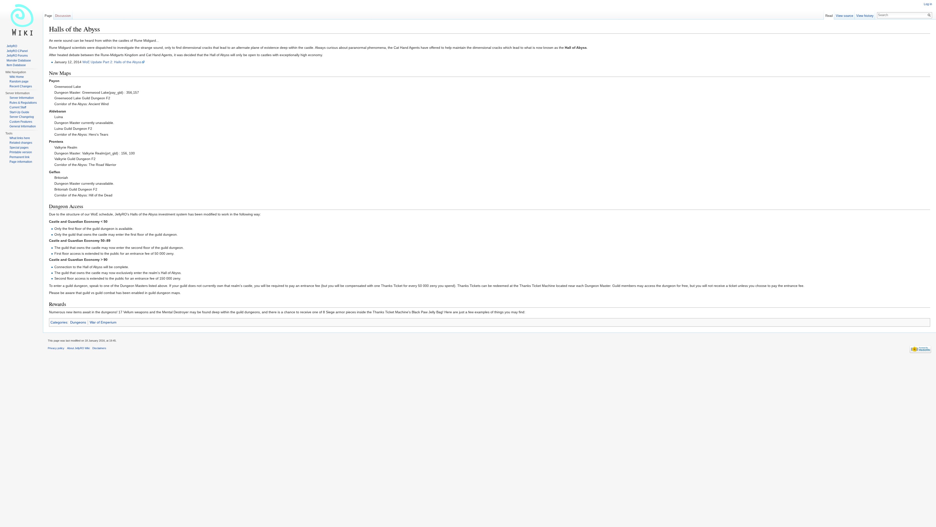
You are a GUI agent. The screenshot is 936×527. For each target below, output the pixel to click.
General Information (23, 126)
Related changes (21, 142)
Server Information (22, 98)
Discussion (63, 16)
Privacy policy (56, 348)
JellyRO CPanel (17, 51)
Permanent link (19, 157)
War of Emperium (103, 322)
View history (865, 16)
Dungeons (78, 322)
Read (829, 16)
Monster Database (19, 60)
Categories (58, 322)
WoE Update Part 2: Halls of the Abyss (111, 62)
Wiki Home (17, 77)
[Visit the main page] (21, 19)
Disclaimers (99, 348)
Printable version (21, 152)
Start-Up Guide (19, 112)
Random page (19, 81)
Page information (21, 161)
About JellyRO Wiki (78, 348)
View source (844, 16)
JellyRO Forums (17, 55)
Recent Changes (21, 86)
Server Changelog (22, 117)
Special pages (19, 147)
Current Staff (18, 107)
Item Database (16, 65)
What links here (20, 138)
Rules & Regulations (23, 102)
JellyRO (12, 46)
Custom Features (21, 121)
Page (48, 16)
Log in (928, 4)
